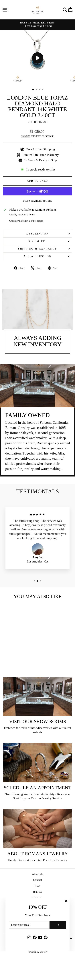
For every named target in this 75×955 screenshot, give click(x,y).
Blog (37, 885)
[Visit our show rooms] (37, 696)
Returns (37, 891)
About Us (37, 873)
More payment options (37, 200)
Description (37, 233)
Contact (37, 879)
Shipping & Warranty (37, 248)
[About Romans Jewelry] (37, 828)
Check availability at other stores (26, 220)
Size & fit (37, 241)
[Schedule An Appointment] (37, 762)
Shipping (25, 135)
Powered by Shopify (38, 951)
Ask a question (37, 256)
